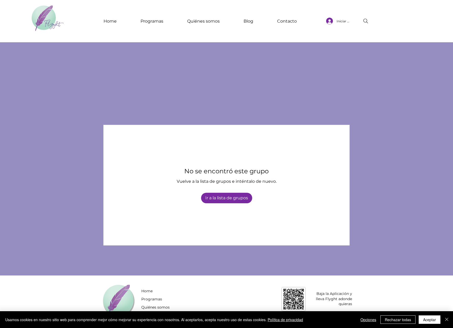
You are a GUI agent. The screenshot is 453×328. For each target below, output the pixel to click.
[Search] (365, 21)
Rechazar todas (398, 319)
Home (147, 291)
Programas (151, 299)
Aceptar (429, 319)
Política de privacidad (285, 319)
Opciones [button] (368, 319)
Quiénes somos (155, 307)
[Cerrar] (447, 319)
